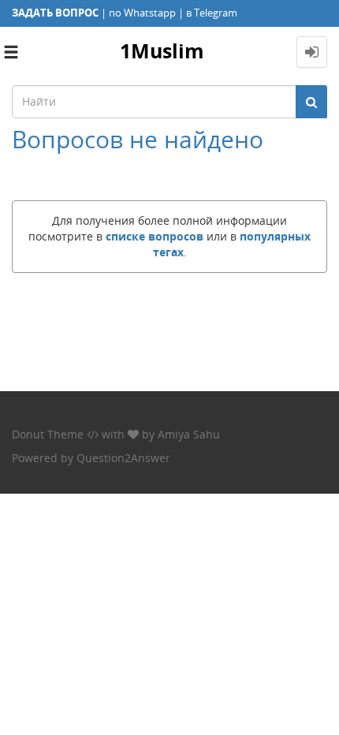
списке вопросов (154, 236)
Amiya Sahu (189, 434)
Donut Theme (48, 434)
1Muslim (162, 50)
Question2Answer (123, 457)
